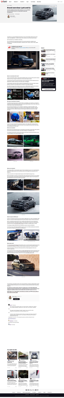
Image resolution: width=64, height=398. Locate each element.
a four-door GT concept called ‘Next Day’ (23, 250)
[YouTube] (26, 390)
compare (24, 47)
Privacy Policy (27, 394)
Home (8, 5)
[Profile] (62, 2)
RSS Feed (37, 394)
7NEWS (44, 392)
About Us (13, 392)
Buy (27, 1)
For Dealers (34, 392)
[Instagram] (30, 390)
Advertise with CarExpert (26, 392)
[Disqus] (23, 314)
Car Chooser (33, 1)
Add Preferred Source (49, 89)
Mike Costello (12, 16)
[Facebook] (28, 390)
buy (28, 47)
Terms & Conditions (32, 394)
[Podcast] (37, 390)
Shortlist (22, 1)
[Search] (60, 2)
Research (15, 1)
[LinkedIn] (35, 390)
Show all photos (53, 6)
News (10, 1)
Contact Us (39, 392)
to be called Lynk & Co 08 (29, 252)
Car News (10, 5)
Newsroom (19, 392)
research (20, 47)
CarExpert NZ (50, 392)
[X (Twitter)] (33, 390)
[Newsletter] (58, 2)
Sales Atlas (39, 1)
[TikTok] (32, 390)
